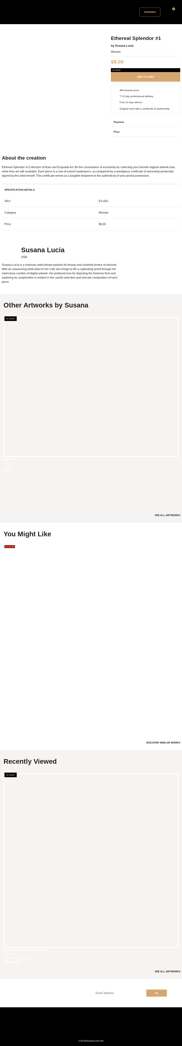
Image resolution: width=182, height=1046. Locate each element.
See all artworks (167, 515)
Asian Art (9, 729)
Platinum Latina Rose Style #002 (25, 950)
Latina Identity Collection (17, 958)
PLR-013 (9, 954)
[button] (85, 12)
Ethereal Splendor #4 (18, 721)
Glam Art (8, 467)
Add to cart (145, 76)
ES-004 (8, 725)
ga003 (7, 463)
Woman (116, 51)
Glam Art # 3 (12, 459)
